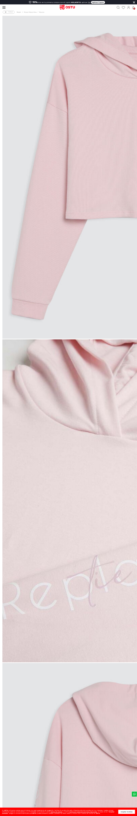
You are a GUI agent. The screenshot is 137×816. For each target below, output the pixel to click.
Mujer (19, 12)
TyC (89, 2)
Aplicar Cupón (98, 2)
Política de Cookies (56, 812)
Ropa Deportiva (30, 12)
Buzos (41, 12)
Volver (10, 12)
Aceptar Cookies (127, 812)
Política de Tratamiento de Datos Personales (83, 812)
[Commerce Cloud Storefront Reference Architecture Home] (68, 7)
